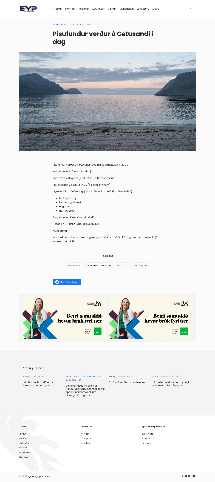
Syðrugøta (141, 265)
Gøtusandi (74, 265)
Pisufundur (123, 265)
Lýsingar (85, 433)
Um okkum (147, 443)
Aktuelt (56, 24)
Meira (155, 9)
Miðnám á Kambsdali (98, 265)
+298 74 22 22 (148, 438)
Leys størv (143, 9)
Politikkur (83, 9)
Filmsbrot (23, 457)
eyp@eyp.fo (147, 433)
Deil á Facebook (69, 282)
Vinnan (112, 9)
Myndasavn (126, 9)
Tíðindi (64, 24)
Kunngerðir (86, 438)
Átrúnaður (98, 9)
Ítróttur (57, 9)
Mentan (70, 9)
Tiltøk (71, 24)
